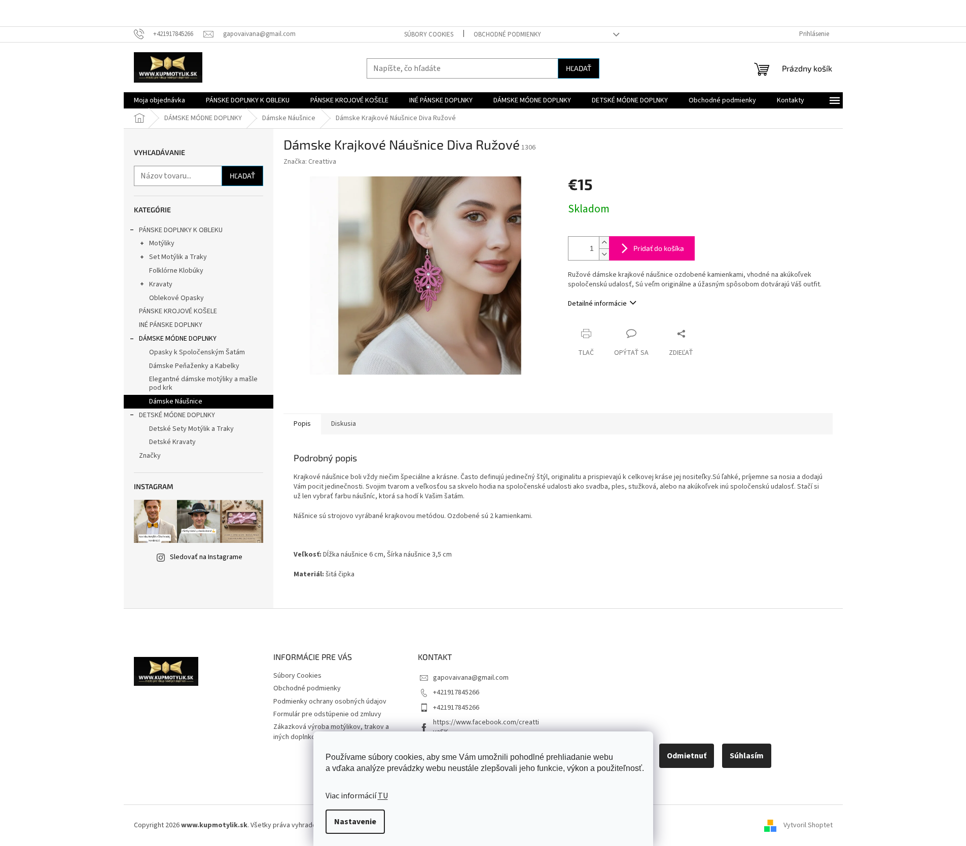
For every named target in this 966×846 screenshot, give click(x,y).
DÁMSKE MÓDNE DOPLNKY (178, 339)
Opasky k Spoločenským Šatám (197, 352)
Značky (150, 456)
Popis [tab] (302, 424)
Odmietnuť (686, 755)
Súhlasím (747, 755)
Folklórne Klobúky (176, 271)
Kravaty (160, 284)
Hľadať (578, 68)
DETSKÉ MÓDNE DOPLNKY (177, 415)
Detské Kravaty (172, 442)
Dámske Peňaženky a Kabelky (194, 366)
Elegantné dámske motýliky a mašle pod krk (203, 383)
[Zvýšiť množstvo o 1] (604, 242)
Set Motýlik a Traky (178, 257)
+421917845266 (456, 692)
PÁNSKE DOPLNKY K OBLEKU (181, 230)
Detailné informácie (597, 304)
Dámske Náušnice (175, 401)
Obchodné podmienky (507, 34)
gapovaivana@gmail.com (471, 678)
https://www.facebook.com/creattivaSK (486, 727)
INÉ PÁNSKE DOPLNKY (170, 325)
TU (383, 795)
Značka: (309, 162)
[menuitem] (159, 100)
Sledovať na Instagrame (206, 557)
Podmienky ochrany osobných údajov (329, 701)
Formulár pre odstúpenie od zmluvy (327, 714)
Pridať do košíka (658, 248)
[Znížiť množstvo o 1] (604, 254)
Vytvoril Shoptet (808, 825)
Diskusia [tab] (343, 424)
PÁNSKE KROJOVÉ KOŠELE (178, 311)
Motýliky (161, 243)
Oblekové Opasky (176, 298)
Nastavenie (355, 821)
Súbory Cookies (428, 34)
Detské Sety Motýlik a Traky (191, 429)
